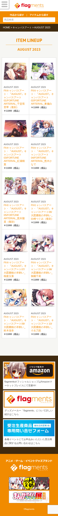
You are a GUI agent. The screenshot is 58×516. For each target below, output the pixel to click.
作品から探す (17, 15)
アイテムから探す (38, 15)
